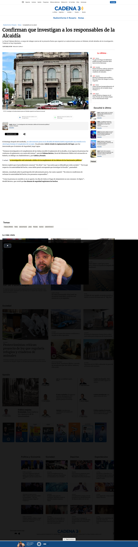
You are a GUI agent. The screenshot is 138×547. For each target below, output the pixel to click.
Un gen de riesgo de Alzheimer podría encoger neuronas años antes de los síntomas (102, 61)
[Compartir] (24, 134)
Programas (46, 2)
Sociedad (98, 67)
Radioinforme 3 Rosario (65, 18)
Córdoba (69, 12)
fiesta (16, 227)
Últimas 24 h (64, 2)
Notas (81, 18)
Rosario (77, 12)
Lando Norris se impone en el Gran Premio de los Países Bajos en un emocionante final (102, 96)
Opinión (39, 2)
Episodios (11, 127)
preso (30, 227)
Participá (113, 2)
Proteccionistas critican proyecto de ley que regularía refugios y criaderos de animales (102, 70)
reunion (41, 227)
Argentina (61, 12)
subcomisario (23, 227)
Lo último (102, 53)
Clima (77, 2)
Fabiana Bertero (8, 227)
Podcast (93, 161)
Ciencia (97, 58)
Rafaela (35, 227)
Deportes (27, 2)
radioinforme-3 (49, 227)
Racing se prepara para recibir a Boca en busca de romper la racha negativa (102, 79)
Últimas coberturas (55, 2)
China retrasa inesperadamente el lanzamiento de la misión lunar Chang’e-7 (103, 88)
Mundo (84, 12)
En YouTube (72, 2)
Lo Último (54, 12)
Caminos (34, 2)
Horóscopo (83, 2)
